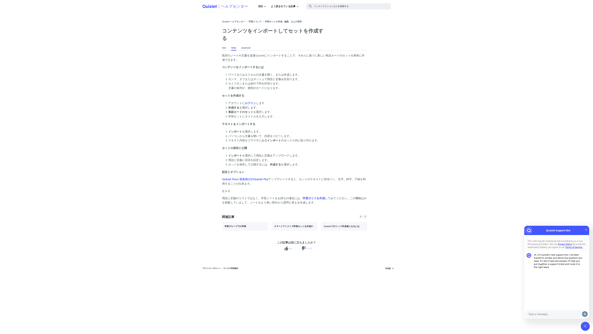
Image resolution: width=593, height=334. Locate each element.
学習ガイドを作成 (314, 198)
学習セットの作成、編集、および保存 (283, 21)
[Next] (365, 216)
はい (290, 248)
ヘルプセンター (234, 6)
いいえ (309, 248)
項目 (260, 6)
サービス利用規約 (230, 268)
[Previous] (361, 216)
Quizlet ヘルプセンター (233, 21)
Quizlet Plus (229, 179)
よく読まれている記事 (283, 6)
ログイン (250, 103)
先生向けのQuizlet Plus (254, 179)
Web (233, 48)
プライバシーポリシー (211, 268)
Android (245, 48)
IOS (224, 48)
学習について (255, 21)
